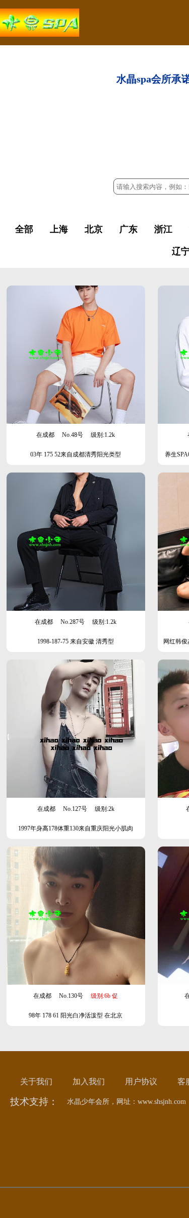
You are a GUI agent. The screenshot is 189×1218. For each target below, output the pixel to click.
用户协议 (141, 1081)
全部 (24, 229)
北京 (94, 229)
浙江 (163, 229)
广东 (128, 229)
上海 (59, 229)
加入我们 (89, 1081)
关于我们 (36, 1081)
